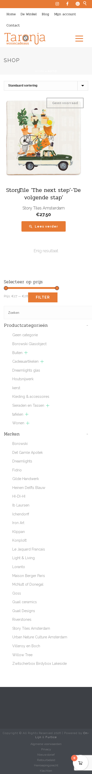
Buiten (17, 353)
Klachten (46, 770)
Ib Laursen (20, 505)
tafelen (17, 414)
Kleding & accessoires (30, 397)
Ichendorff (20, 514)
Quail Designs (23, 611)
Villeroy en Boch (26, 646)
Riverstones (21, 619)
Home (11, 14)
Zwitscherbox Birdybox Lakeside (39, 664)
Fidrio (17, 470)
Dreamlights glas (26, 370)
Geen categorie (25, 335)
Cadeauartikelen (25, 361)
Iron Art (18, 523)
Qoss (16, 593)
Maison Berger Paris (28, 576)
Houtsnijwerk (22, 379)
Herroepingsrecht (46, 765)
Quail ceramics (24, 602)
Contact (13, 25)
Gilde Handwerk (25, 479)
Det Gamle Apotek (27, 453)
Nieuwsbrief (46, 754)
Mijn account (65, 14)
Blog (45, 14)
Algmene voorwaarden (46, 744)
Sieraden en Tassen (28, 405)
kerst (16, 388)
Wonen (18, 423)
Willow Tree (22, 655)
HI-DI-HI (18, 496)
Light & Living (23, 558)
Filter (43, 297)
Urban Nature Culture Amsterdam (39, 637)
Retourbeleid (46, 760)
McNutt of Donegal (27, 584)
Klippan (18, 532)
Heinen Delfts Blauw (28, 488)
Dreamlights (22, 461)
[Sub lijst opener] (26, 352)
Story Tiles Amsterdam (43, 208)
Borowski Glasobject (29, 344)
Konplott (19, 540)
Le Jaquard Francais (28, 549)
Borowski (20, 444)
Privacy (46, 749)
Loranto (18, 567)
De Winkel (29, 14)
